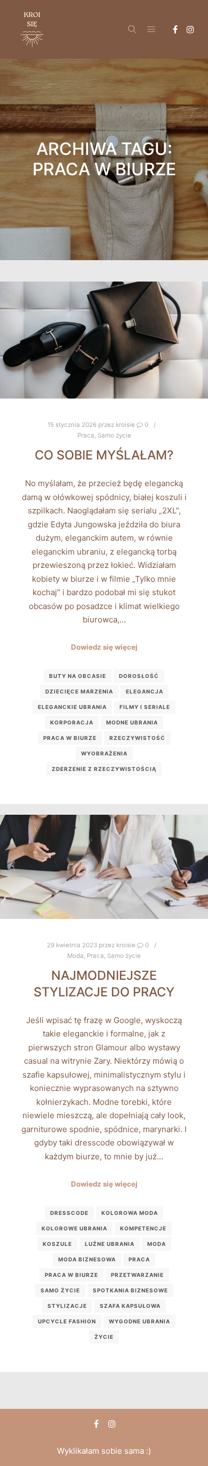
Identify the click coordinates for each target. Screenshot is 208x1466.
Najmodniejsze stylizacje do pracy (104, 984)
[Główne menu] (151, 29)
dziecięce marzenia (79, 691)
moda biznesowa (87, 1259)
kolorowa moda (129, 1213)
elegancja (144, 691)
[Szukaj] (132, 29)
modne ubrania (132, 722)
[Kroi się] (32, 29)
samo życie (60, 1290)
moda (156, 1244)
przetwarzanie (137, 1275)
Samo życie (114, 435)
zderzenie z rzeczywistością (104, 769)
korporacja (71, 722)
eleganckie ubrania (72, 707)
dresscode (69, 1213)
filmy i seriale (144, 707)
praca (139, 1259)
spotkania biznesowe (130, 1290)
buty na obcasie (77, 676)
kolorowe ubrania (74, 1228)
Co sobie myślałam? (104, 455)
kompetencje (143, 1228)
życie (104, 1337)
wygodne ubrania (139, 1321)
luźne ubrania (109, 1244)
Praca (85, 435)
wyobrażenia (104, 753)
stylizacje (67, 1306)
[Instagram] (190, 29)
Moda (75, 956)
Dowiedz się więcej (104, 647)
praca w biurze (70, 738)
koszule (57, 1244)
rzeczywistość (137, 738)
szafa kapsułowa (130, 1306)
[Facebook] (175, 29)
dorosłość (139, 676)
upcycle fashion (67, 1321)
